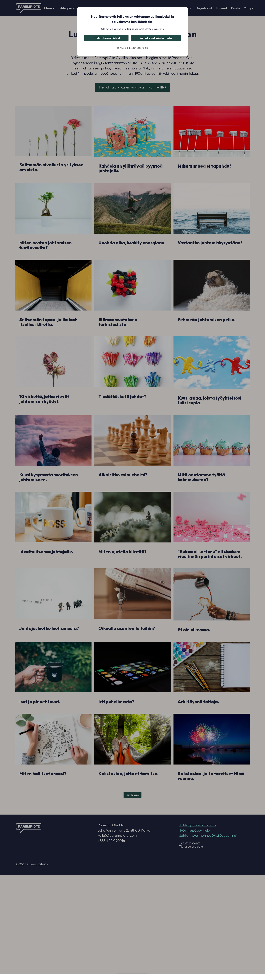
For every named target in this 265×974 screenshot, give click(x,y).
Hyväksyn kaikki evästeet (106, 38)
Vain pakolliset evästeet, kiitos (156, 38)
